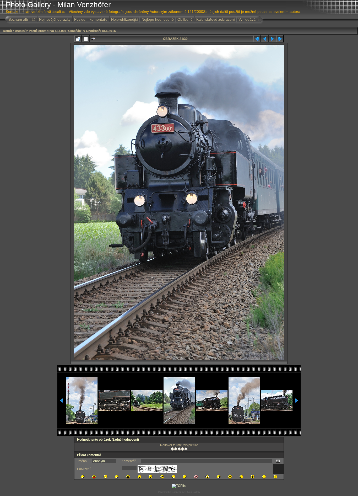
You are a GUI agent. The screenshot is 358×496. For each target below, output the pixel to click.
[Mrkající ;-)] (241, 477)
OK (278, 461)
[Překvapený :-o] (173, 477)
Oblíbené (185, 19)
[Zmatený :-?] (185, 477)
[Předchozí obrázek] (264, 38)
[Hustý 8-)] (162, 477)
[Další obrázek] (272, 38)
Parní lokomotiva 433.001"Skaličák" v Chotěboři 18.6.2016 (72, 31)
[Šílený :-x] (219, 477)
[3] (179, 449)
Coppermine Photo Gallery (186, 492)
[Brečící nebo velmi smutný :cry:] (151, 477)
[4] (182, 449)
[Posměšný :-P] (94, 477)
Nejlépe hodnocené (158, 19)
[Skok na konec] (280, 38)
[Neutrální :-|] (128, 477)
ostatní (20, 31)
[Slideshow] (93, 38)
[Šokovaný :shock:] (207, 477)
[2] (175, 449)
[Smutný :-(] (139, 477)
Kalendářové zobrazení (215, 19)
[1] (172, 449)
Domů (7, 31)
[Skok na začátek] (257, 38)
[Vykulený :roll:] (230, 477)
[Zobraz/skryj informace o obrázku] (85, 38)
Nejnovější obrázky (54, 19)
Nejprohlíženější (124, 19)
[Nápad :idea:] (252, 477)
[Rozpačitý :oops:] (196, 477)
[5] (186, 449)
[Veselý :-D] (105, 477)
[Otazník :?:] (275, 477)
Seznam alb (18, 19)
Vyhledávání (248, 19)
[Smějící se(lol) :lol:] (83, 477)
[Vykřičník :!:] (264, 477)
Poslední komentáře (90, 19)
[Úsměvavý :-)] (117, 477)
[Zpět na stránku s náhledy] (78, 38)
